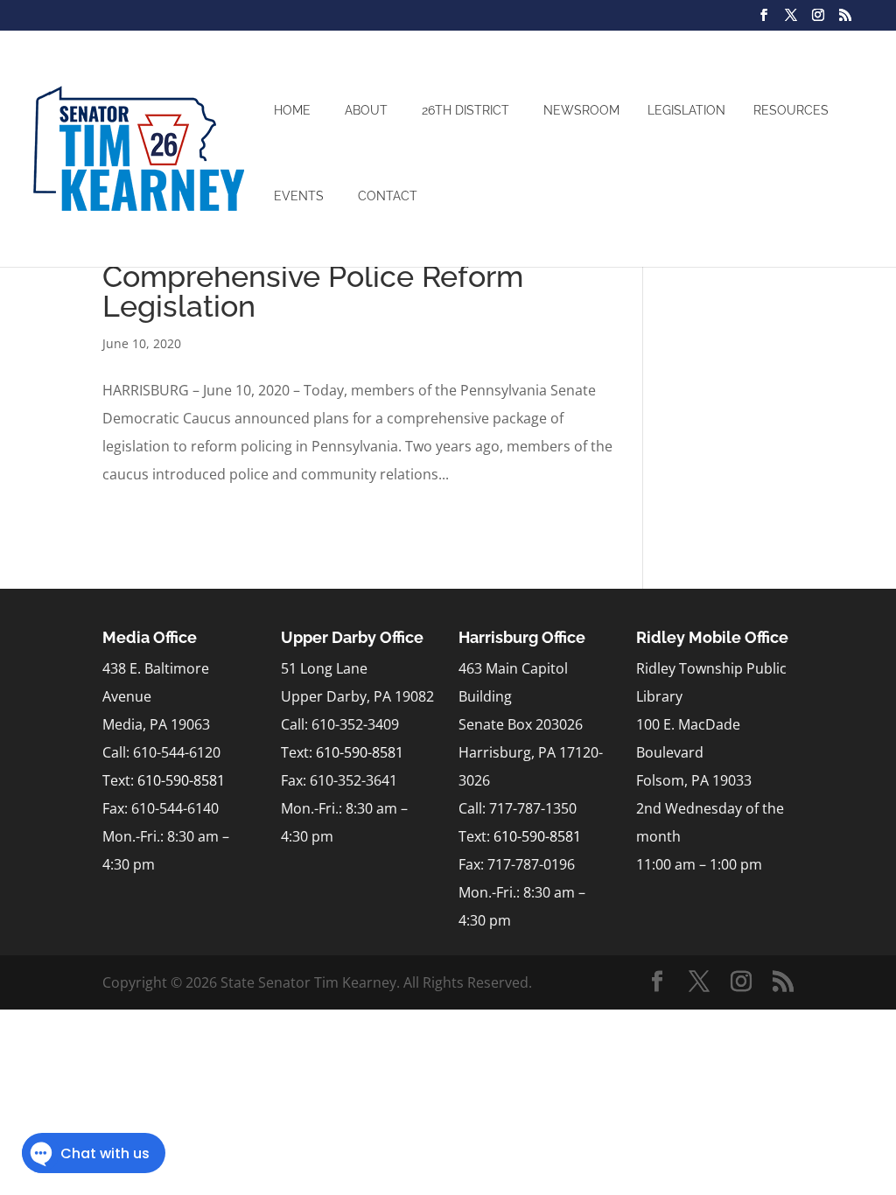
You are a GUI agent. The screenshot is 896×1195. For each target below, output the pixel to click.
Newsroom (581, 110)
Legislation (686, 110)
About (366, 110)
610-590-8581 (181, 780)
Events (299, 196)
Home (292, 110)
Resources (791, 110)
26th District (465, 110)
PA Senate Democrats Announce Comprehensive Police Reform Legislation (327, 276)
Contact (387, 196)
